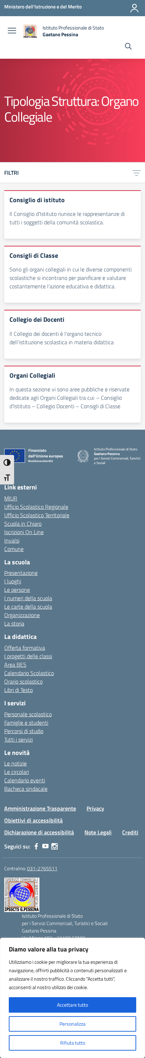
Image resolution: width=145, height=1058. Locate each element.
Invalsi (11, 540)
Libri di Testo (18, 690)
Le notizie (15, 763)
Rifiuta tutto (72, 1042)
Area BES (15, 664)
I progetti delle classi (28, 656)
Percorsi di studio (23, 731)
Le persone (17, 589)
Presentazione (21, 573)
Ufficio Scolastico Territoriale (36, 515)
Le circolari (16, 772)
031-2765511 (42, 868)
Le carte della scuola (28, 606)
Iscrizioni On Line (24, 532)
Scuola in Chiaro (23, 523)
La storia (14, 623)
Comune (14, 549)
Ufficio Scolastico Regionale (36, 506)
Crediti (130, 832)
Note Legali (98, 832)
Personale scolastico (28, 714)
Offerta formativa (24, 647)
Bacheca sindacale (26, 788)
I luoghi (12, 581)
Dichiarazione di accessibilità (39, 832)
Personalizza (72, 1023)
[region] (72, 998)
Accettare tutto (72, 1004)
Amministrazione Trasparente (40, 808)
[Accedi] (134, 8)
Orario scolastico (23, 681)
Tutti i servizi (18, 739)
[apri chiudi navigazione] (12, 31)
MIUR (10, 498)
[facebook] (36, 846)
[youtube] (45, 846)
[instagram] (54, 846)
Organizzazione (22, 615)
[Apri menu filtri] (136, 172)
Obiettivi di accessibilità (33, 820)
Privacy (95, 808)
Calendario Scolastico (29, 673)
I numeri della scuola (28, 598)
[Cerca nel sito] (128, 47)
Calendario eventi (24, 780)
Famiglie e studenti (26, 722)
